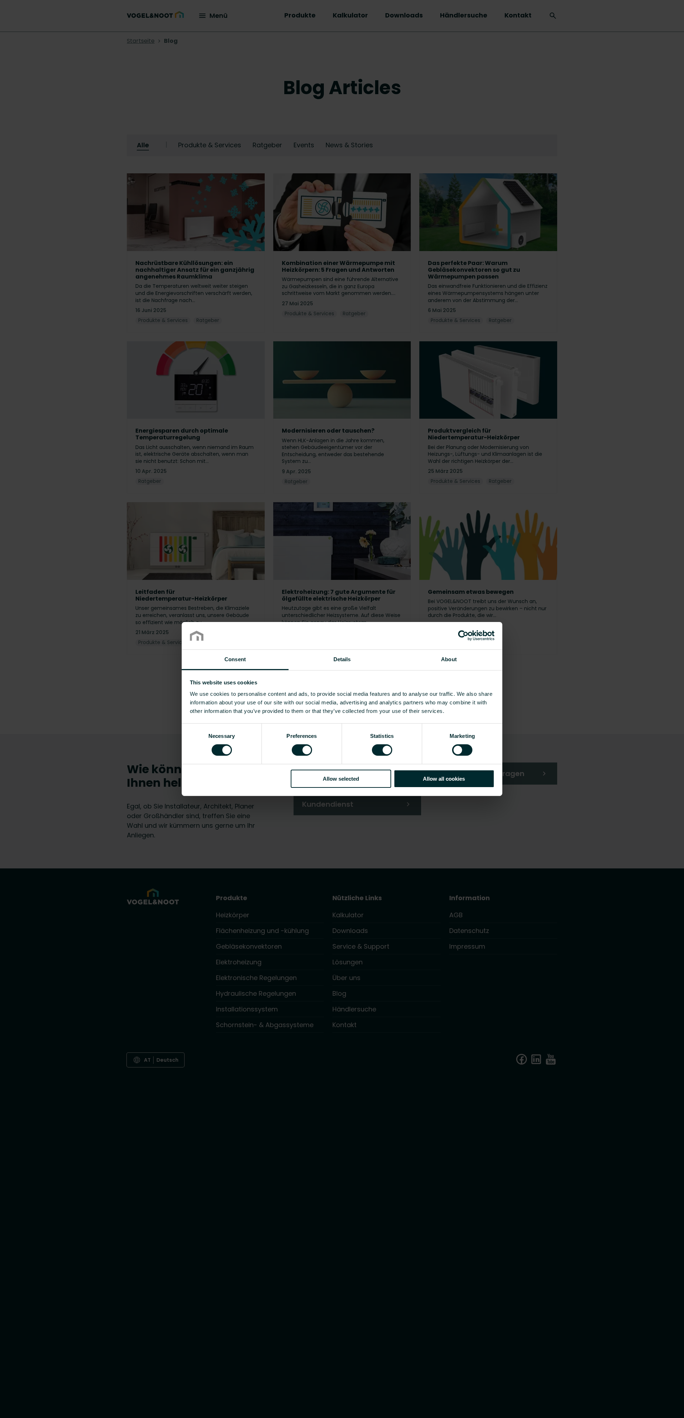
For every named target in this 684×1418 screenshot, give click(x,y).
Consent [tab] (235, 659)
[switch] (302, 749)
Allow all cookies (444, 779)
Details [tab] (342, 659)
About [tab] (449, 659)
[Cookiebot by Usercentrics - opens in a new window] (463, 635)
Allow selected (341, 779)
